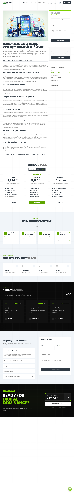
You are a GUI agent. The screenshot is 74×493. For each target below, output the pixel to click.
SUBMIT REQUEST (60, 40)
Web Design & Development (37, 137)
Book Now (13, 202)
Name (52, 17)
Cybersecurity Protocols (30, 148)
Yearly (40, 169)
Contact (44, 2)
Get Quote (67, 2)
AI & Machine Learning (19, 138)
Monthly (32, 169)
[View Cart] (60, 3)
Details (53, 28)
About (34, 2)
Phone (62, 17)
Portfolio (39, 2)
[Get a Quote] (70, 489)
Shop (31, 2)
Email (42, 351)
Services (25, 2)
